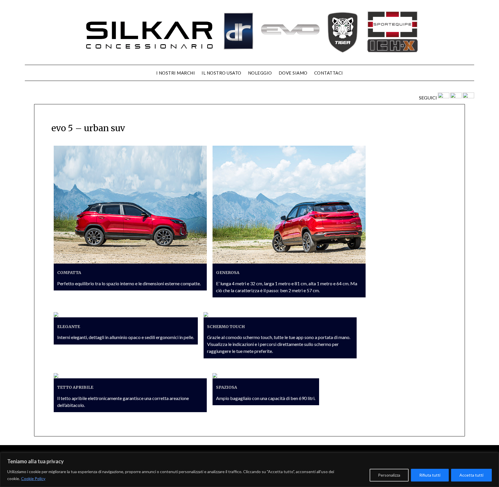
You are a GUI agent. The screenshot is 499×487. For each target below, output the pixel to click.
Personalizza (389, 475)
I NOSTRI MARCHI (175, 72)
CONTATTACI (328, 72)
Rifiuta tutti (429, 475)
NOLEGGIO (260, 72)
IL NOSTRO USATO (221, 72)
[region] (249, 470)
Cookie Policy (33, 478)
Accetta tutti (471, 475)
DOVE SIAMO (293, 72)
